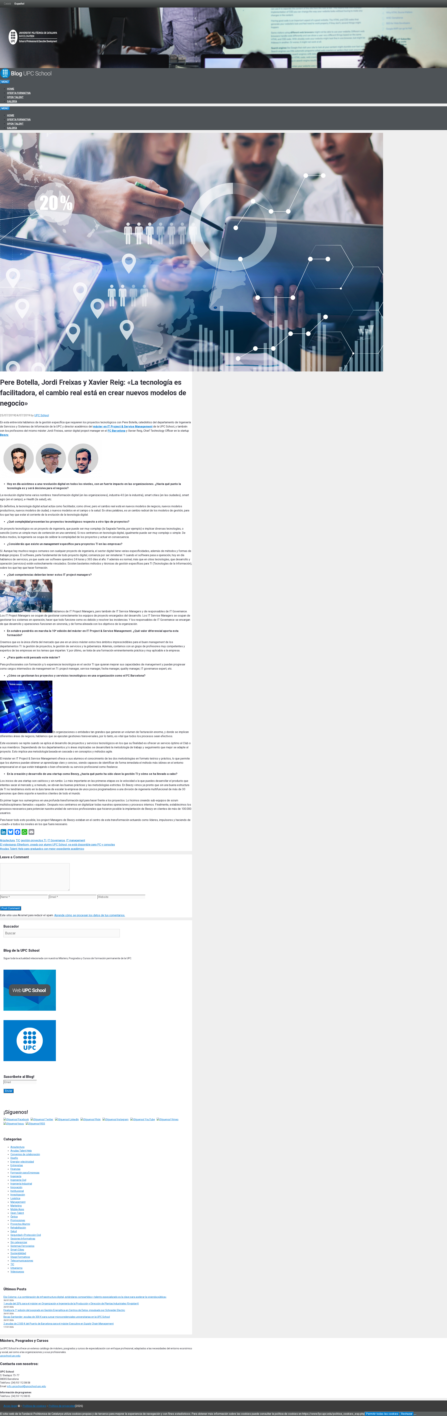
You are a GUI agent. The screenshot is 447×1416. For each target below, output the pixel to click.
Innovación (16, 1187)
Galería (12, 101)
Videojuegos (17, 1271)
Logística (15, 1198)
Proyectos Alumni (20, 1224)
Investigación (17, 1194)
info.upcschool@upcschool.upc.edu (26, 1386)
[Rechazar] (415, 1414)
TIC (18, 840)
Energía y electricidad (22, 1161)
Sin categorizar (18, 1242)
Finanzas (15, 1169)
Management (17, 1202)
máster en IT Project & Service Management (122, 426)
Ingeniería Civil (18, 1180)
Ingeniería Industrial (21, 1183)
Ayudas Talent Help (21, 1150)
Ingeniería (15, 1176)
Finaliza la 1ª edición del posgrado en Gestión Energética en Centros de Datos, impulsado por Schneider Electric (64, 1310)
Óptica (14, 1216)
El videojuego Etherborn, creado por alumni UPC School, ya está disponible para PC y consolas (57, 844)
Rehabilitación (18, 1227)
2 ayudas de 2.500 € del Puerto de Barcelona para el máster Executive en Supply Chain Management (58, 1323)
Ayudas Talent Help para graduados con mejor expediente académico (42, 848)
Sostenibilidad (18, 1253)
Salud (13, 1231)
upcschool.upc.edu (10, 1355)
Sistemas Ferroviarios (22, 1246)
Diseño (14, 1158)
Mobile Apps (17, 1209)
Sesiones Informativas (22, 1238)
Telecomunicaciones (21, 1260)
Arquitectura (7, 840)
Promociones (17, 1220)
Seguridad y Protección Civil (25, 1235)
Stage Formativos (20, 1257)
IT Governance (56, 840)
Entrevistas (16, 1165)
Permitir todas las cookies (382, 1413)
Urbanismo (16, 1268)
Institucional (17, 1191)
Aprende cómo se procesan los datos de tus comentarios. (89, 915)
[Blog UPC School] (26, 77)
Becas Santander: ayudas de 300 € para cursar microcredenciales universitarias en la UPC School (56, 1316)
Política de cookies (34, 1406)
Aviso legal (10, 1406)
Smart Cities (17, 1249)
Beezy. (4, 435)
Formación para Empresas (24, 1172)
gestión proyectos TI (33, 840)
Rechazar (406, 1413)
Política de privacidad (62, 1406)
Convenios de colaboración (25, 1154)
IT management (75, 840)
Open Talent (15, 97)
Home (10, 88)
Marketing (16, 1205)
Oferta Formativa (19, 93)
